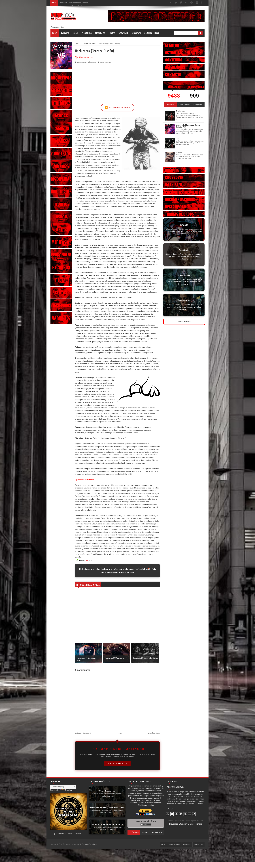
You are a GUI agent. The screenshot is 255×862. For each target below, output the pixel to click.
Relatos (112, 33)
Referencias (198, 844)
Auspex (179, 153)
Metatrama (123, 33)
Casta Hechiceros (105, 62)
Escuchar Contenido (117, 107)
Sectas (75, 33)
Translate (68, 790)
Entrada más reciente (83, 733)
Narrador (65, 33)
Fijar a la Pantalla (117, 763)
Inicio (54, 33)
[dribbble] (191, 3)
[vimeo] (181, 3)
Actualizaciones (174, 844)
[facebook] (170, 3)
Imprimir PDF (85, 561)
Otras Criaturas (184, 322)
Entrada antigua (154, 733)
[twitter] (175, 3)
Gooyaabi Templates (89, 844)
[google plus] (202, 3)
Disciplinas (87, 33)
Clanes (178, 139)
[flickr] (186, 3)
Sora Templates (64, 844)
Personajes (100, 33)
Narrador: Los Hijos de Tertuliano (72, 3)
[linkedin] (196, 3)
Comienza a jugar (151, 33)
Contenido (187, 844)
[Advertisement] (117, 81)
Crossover (136, 33)
